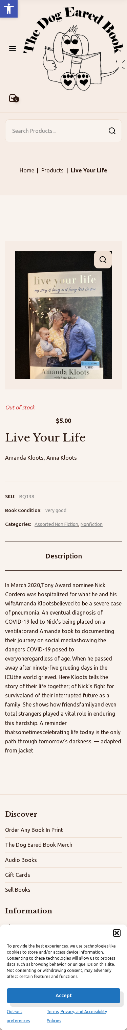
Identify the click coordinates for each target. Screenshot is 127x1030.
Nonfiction (92, 524)
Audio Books (21, 860)
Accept (64, 995)
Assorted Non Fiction (56, 524)
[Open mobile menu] (12, 48)
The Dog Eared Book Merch (38, 845)
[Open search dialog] (112, 130)
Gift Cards (17, 875)
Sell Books (17, 890)
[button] (9, 9)
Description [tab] (63, 556)
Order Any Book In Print (34, 830)
